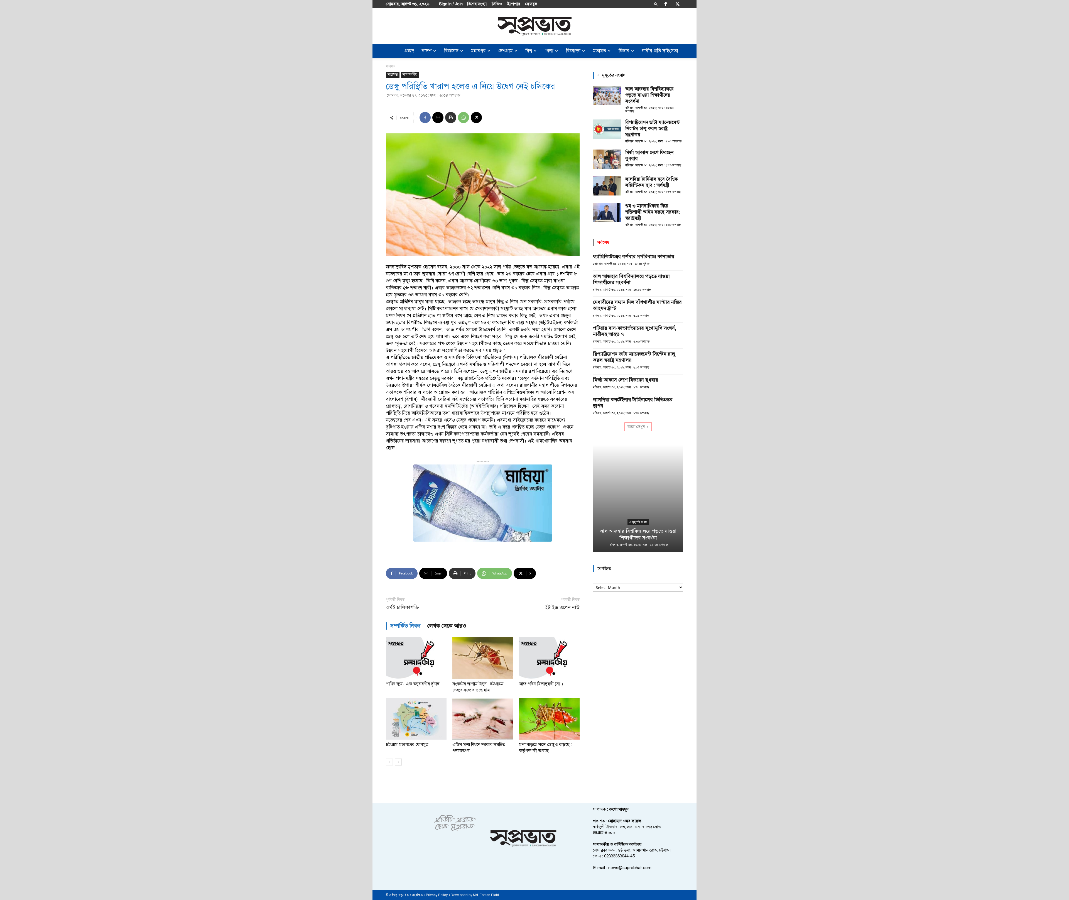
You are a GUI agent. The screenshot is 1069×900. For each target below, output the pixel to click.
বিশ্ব (528, 51)
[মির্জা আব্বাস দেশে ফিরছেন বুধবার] (607, 159)
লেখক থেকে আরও (446, 625)
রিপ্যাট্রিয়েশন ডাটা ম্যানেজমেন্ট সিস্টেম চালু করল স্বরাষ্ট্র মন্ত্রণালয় (652, 128)
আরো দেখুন (636, 426)
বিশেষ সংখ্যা (477, 3)
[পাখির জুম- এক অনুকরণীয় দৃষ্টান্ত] (416, 658)
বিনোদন (573, 51)
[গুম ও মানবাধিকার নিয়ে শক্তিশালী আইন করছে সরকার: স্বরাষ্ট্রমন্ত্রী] (607, 212)
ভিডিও (497, 3)
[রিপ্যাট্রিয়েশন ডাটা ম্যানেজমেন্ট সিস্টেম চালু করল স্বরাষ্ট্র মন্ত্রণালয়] (607, 129)
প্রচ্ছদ (409, 51)
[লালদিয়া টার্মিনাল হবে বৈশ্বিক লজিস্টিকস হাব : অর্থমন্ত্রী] (607, 185)
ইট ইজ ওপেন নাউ (562, 607)
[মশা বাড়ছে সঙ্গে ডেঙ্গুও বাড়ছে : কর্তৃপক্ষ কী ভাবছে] (549, 719)
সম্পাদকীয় (410, 74)
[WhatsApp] (463, 117)
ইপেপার (513, 3)
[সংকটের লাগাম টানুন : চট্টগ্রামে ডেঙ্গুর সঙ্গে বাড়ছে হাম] (482, 658)
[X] (677, 4)
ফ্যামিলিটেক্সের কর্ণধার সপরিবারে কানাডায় (633, 256)
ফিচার (624, 51)
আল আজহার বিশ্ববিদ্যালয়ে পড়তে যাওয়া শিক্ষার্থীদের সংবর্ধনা (649, 95)
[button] (656, 4)
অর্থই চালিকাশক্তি (402, 607)
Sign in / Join (451, 3)
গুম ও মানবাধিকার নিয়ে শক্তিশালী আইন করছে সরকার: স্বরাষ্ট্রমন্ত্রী (652, 212)
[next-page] (398, 762)
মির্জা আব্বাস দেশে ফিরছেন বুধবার (625, 380)
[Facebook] (665, 4)
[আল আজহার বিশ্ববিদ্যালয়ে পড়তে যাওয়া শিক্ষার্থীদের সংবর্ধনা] (607, 95)
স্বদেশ (426, 51)
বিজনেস (451, 51)
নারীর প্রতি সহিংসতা (660, 51)
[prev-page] (389, 762)
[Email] (437, 117)
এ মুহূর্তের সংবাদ (638, 522)
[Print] (450, 117)
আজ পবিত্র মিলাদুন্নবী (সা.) (541, 684)
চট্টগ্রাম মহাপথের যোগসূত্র (407, 744)
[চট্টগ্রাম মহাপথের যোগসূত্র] (416, 719)
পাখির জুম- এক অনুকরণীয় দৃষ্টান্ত (412, 684)
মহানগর (478, 51)
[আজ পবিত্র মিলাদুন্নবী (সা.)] (549, 658)
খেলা (549, 51)
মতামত (599, 51)
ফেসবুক (531, 3)
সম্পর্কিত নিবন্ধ (405, 625)
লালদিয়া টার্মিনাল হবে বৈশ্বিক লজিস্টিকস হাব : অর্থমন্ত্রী (651, 182)
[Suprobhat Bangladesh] (534, 26)
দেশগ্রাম (505, 51)
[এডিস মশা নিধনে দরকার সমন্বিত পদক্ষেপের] (482, 719)
